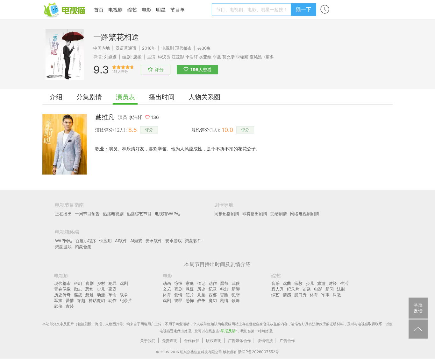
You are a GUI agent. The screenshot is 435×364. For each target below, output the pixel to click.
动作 (112, 300)
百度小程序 (85, 240)
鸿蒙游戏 (63, 246)
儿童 (201, 294)
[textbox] (252, 9)
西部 (213, 294)
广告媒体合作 (239, 340)
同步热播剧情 (226, 213)
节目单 (177, 10)
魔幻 (213, 300)
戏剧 (124, 283)
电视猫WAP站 (167, 213)
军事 (325, 294)
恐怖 (89, 289)
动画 (167, 283)
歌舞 (236, 300)
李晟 (217, 56)
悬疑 (89, 294)
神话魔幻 (97, 300)
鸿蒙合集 (83, 246)
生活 (344, 283)
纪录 (213, 289)
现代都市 (183, 48)
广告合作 (287, 340)
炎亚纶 (205, 56)
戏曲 (287, 283)
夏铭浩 (256, 56)
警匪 (178, 300)
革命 (112, 294)
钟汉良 (164, 56)
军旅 (58, 300)
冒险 (224, 294)
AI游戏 (136, 240)
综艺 (132, 10)
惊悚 (178, 283)
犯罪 (112, 283)
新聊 (236, 289)
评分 (149, 129)
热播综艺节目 (139, 213)
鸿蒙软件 (193, 240)
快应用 (105, 240)
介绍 (56, 97)
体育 (167, 294)
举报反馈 (228, 330)
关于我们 (147, 340)
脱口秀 (300, 294)
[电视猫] (65, 9)
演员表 (125, 97)
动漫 (101, 294)
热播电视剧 (113, 213)
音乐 (275, 283)
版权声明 (213, 340)
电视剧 (115, 10)
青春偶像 (62, 289)
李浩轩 (191, 56)
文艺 (167, 289)
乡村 (101, 283)
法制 (341, 289)
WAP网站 (63, 240)
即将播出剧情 (254, 213)
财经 (333, 283)
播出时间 (162, 97)
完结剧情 (278, 213)
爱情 (70, 300)
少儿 (101, 289)
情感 (287, 294)
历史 (201, 289)
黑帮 (224, 283)
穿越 (81, 300)
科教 (337, 294)
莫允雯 (228, 56)
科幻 (78, 283)
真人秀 (277, 289)
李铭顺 (242, 56)
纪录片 (126, 300)
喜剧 (89, 283)
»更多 (268, 56)
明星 (161, 10)
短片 (190, 294)
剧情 (224, 300)
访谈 (307, 289)
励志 (78, 289)
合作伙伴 (191, 340)
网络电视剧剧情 (304, 213)
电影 (146, 10)
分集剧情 (89, 97)
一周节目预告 (87, 213)
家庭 (112, 289)
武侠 (58, 306)
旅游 (321, 283)
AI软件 (121, 240)
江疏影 (178, 56)
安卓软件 (154, 240)
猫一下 (303, 9)
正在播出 (63, 213)
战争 (124, 294)
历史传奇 (62, 294)
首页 (98, 10)
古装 (70, 306)
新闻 (329, 289)
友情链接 (265, 340)
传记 (201, 283)
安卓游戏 (173, 240)
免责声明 (169, 340)
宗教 (298, 283)
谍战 (78, 294)
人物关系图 (204, 97)
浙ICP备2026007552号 (258, 351)
